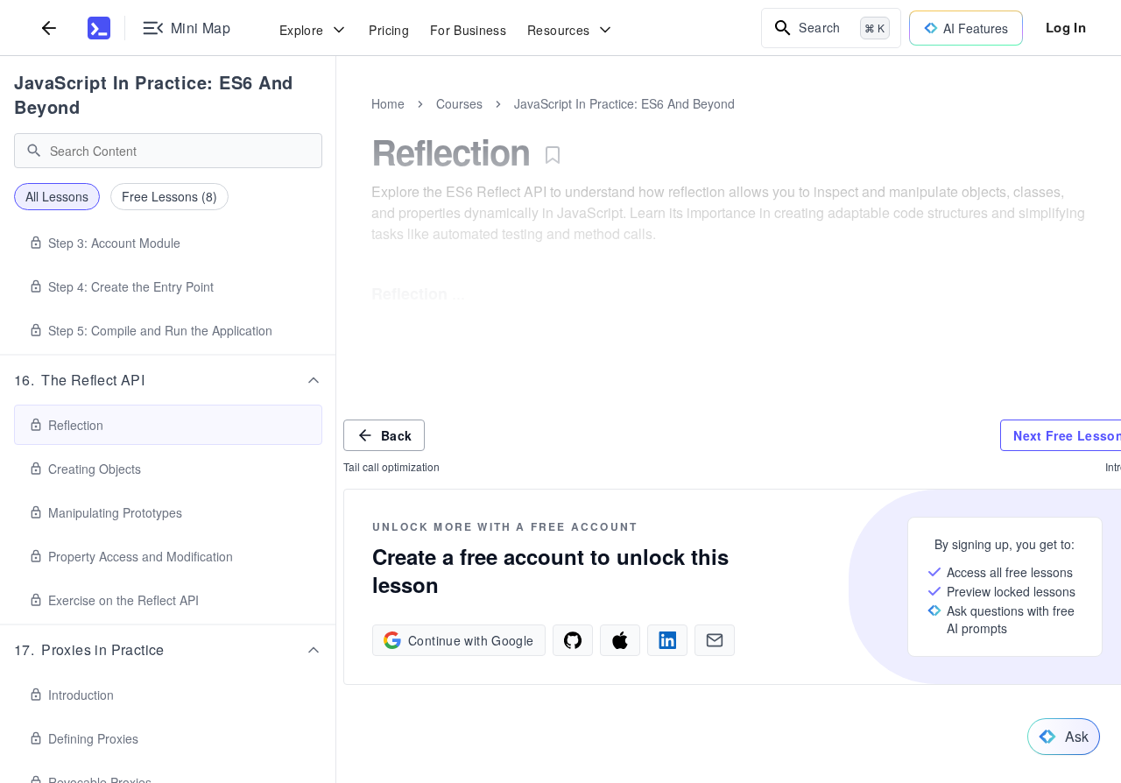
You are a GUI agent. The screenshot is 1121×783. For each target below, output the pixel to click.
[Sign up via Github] (573, 640)
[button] (168, 380)
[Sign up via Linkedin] (667, 640)
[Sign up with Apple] (620, 640)
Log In (1066, 27)
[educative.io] (99, 28)
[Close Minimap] (336, 122)
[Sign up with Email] (714, 640)
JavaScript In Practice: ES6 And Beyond (153, 94)
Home (388, 103)
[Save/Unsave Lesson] (553, 155)
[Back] (49, 27)
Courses (459, 103)
